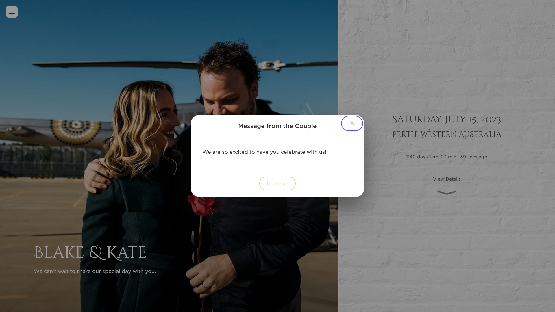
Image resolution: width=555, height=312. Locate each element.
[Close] (352, 123)
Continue (277, 183)
